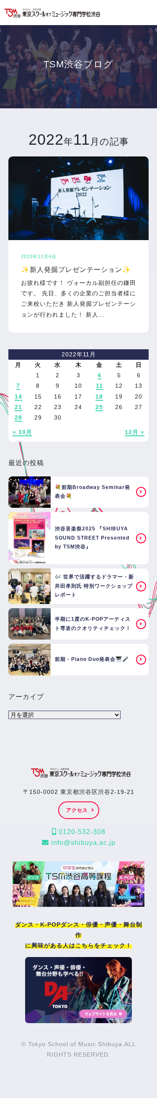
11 (99, 385)
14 (18, 396)
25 (99, 407)
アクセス (77, 810)
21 (18, 407)
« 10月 (22, 432)
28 (18, 417)
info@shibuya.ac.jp (82, 842)
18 (99, 396)
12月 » (134, 432)
